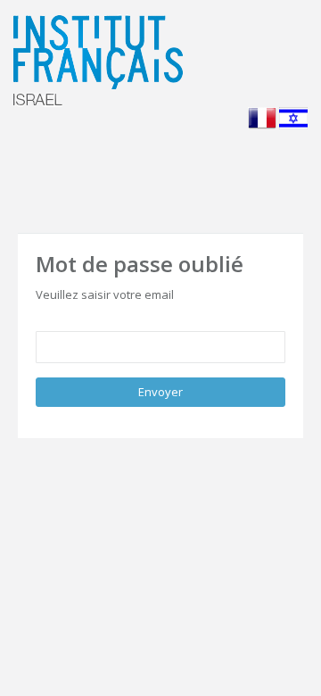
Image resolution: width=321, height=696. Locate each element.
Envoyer (160, 392)
